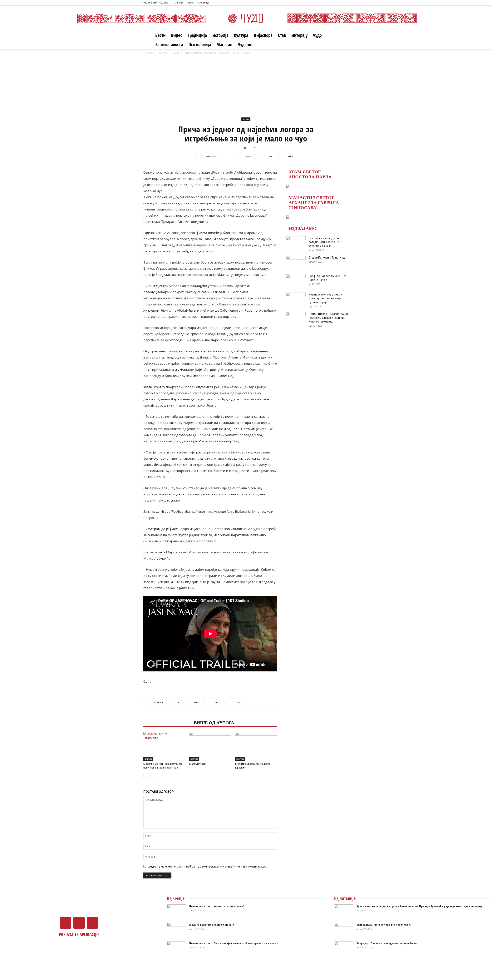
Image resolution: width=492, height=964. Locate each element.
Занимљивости (169, 44)
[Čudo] (246, 18)
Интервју (299, 35)
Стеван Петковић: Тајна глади (327, 257)
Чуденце (245, 44)
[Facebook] (333, 2)
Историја (220, 35)
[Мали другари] (210, 746)
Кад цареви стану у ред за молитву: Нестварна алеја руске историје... (325, 298)
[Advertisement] (246, 87)
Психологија (200, 44)
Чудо (317, 35)
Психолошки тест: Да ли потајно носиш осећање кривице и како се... (324, 242)
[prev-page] (145, 775)
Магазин (224, 44)
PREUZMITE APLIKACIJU (79, 934)
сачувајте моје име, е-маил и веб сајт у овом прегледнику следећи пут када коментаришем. (207, 866)
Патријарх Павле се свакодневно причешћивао (387, 943)
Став (282, 35)
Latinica (190, 2)
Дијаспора (263, 35)
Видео (176, 35)
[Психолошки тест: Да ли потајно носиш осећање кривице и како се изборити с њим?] (296, 243)
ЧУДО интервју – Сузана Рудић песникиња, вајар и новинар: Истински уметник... (328, 317)
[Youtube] (346, 2)
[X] (339, 2)
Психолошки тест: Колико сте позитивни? (216, 906)
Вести (160, 35)
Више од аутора (214, 722)
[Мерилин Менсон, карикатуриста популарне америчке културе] (164, 746)
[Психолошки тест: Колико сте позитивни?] (176, 911)
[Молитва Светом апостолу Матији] (176, 929)
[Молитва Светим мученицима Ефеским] (256, 746)
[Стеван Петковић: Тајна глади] (296, 262)
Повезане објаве (167, 722)
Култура (241, 35)
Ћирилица (203, 2)
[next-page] (152, 775)
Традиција (197, 35)
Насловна (149, 53)
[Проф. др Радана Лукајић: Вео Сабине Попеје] (296, 281)
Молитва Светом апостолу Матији (211, 925)
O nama (179, 2)
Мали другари (197, 763)
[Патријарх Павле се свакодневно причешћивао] (343, 948)
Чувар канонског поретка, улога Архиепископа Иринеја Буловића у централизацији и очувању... (421, 906)
